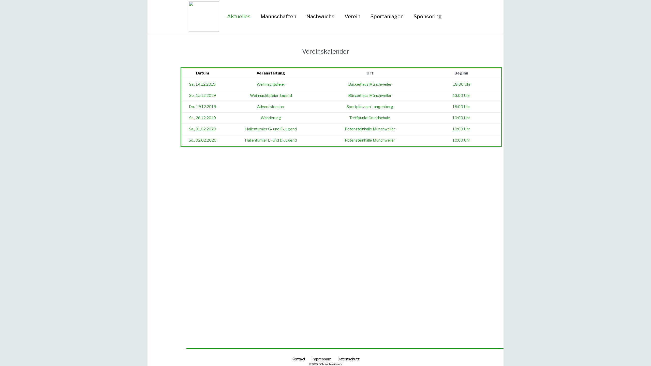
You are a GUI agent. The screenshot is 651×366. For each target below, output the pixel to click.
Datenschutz (348, 359)
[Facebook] (464, 16)
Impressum (321, 359)
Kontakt (298, 359)
